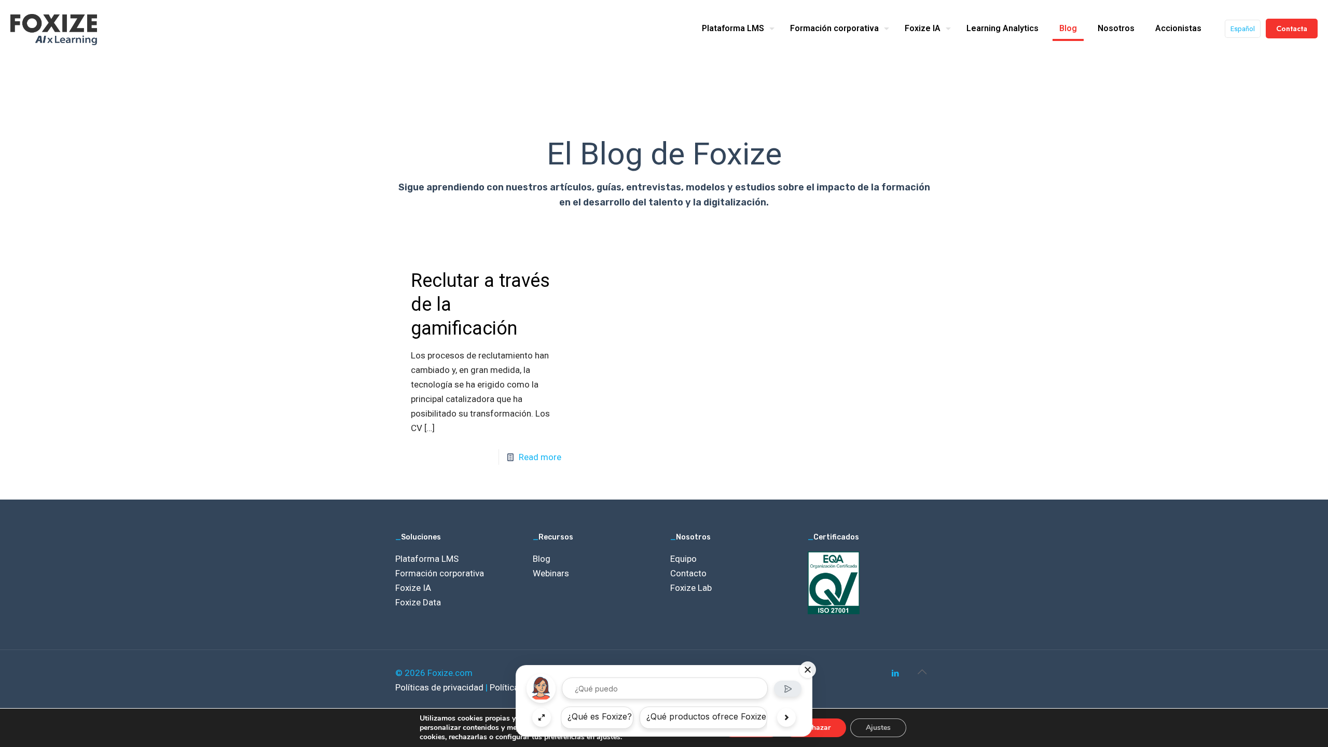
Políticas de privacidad (440, 687)
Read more (540, 457)
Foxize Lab (691, 588)
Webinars (551, 573)
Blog (541, 559)
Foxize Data (418, 602)
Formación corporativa (439, 573)
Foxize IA (413, 588)
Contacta (1291, 28)
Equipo (683, 559)
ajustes (608, 737)
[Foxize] (53, 28)
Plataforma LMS (427, 559)
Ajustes (878, 727)
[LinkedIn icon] (895, 673)
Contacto (688, 573)
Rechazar (815, 727)
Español (1242, 29)
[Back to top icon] (922, 672)
